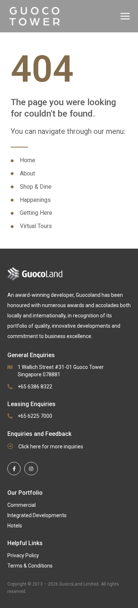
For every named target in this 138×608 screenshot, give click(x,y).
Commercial (21, 505)
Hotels (14, 526)
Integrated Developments (37, 515)
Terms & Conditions (30, 566)
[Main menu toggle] (125, 16)
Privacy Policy (23, 555)
